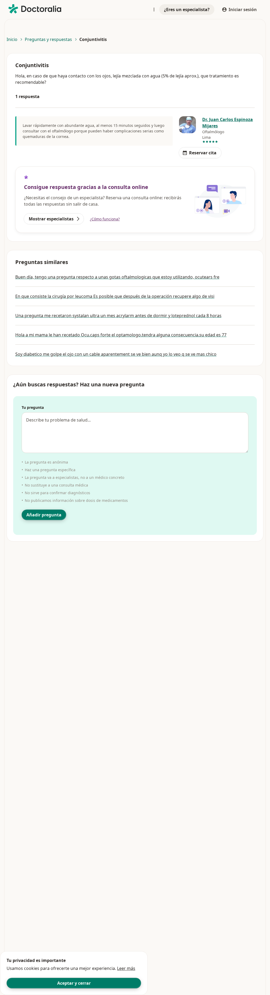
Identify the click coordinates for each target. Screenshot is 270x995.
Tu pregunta (33, 407)
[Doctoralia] (34, 8)
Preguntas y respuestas (48, 39)
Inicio (12, 39)
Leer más (126, 968)
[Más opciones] (154, 9)
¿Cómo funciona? (105, 218)
